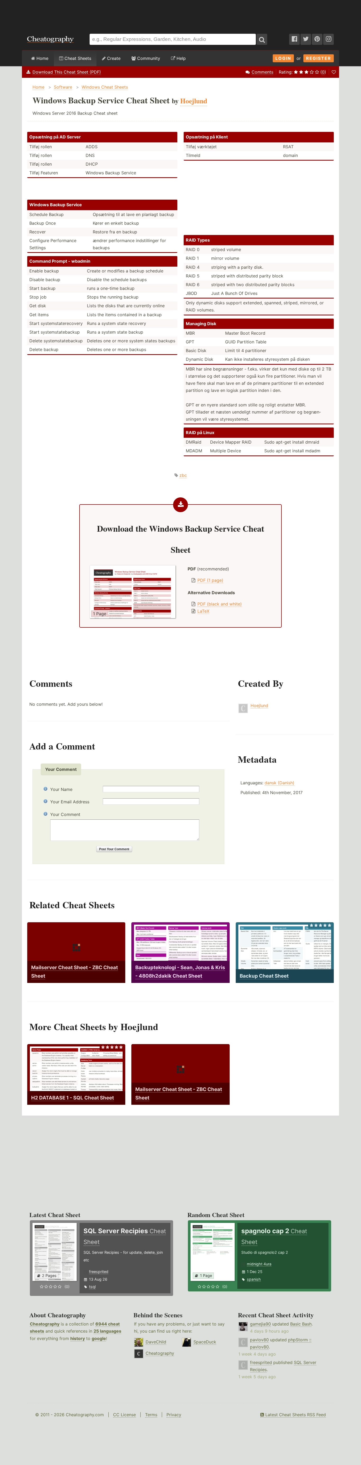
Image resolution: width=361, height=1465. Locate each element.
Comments (262, 72)
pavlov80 (259, 1339)
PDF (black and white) (219, 604)
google (99, 1338)
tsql (92, 1286)
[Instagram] (328, 39)
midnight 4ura (259, 1264)
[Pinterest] (317, 39)
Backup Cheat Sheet (264, 976)
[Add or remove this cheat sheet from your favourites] (334, 72)
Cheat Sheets (77, 58)
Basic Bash (301, 1324)
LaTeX (203, 611)
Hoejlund (259, 705)
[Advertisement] (180, 14)
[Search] (262, 39)
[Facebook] (294, 39)
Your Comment (65, 814)
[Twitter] (305, 39)
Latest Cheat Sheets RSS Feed (295, 1414)
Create (113, 58)
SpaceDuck (204, 1341)
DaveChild (156, 1341)
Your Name (61, 789)
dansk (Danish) (279, 782)
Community (148, 58)
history (77, 1338)
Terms (151, 1414)
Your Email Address (69, 801)
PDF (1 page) (210, 580)
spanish (254, 1279)
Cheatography (44, 1324)
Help (180, 58)
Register (318, 58)
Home (41, 58)
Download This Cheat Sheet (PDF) (67, 72)
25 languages (107, 1331)
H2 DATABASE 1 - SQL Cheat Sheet (72, 1098)
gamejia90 (260, 1324)
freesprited (98, 1271)
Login (283, 58)
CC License (124, 1414)
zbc (183, 475)
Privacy (173, 1414)
